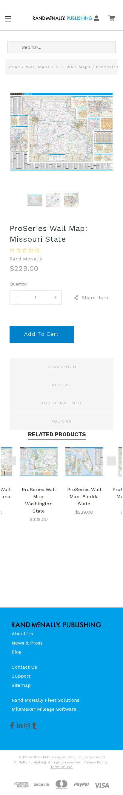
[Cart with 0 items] (111, 18)
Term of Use (61, 767)
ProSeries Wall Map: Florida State (84, 497)
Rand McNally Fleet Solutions (45, 700)
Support (21, 676)
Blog (16, 652)
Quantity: (18, 284)
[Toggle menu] (8, 17)
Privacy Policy (95, 762)
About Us (22, 633)
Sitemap (21, 685)
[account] (96, 18)
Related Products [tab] (57, 434)
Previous (11, 460)
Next (111, 460)
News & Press (27, 643)
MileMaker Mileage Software (44, 709)
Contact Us (24, 667)
